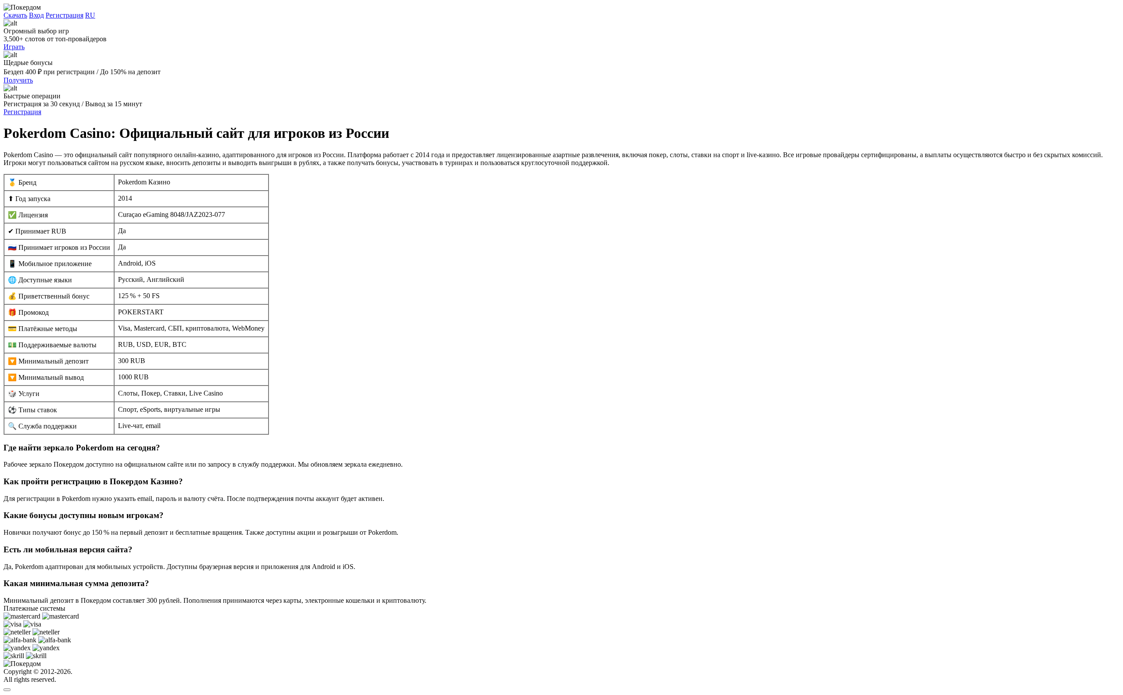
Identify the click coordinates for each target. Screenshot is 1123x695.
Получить (18, 80)
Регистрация (64, 15)
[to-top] (7, 689)
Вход (36, 15)
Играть (14, 46)
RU (90, 15)
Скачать (15, 15)
